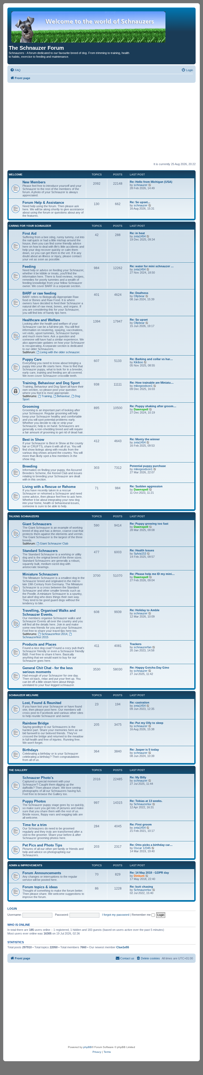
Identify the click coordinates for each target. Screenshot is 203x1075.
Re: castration (139, 702)
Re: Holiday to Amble (144, 610)
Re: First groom (141, 824)
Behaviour (63, 396)
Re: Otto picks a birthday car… (151, 844)
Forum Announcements (41, 873)
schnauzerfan (142, 647)
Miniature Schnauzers (40, 574)
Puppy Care (31, 359)
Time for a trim (34, 825)
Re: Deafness (139, 292)
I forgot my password (115, 914)
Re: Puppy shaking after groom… (153, 406)
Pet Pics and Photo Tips (42, 845)
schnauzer (140, 185)
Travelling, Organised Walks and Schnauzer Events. (49, 612)
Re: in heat (137, 233)
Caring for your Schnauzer (30, 225)
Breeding (29, 466)
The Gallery (18, 770)
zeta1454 (140, 236)
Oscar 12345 (142, 848)
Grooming (30, 407)
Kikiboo (138, 362)
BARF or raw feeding (39, 293)
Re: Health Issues (142, 550)
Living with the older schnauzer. (60, 352)
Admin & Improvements (25, 865)
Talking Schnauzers (24, 516)
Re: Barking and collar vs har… (151, 359)
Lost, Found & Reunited (41, 703)
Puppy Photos (34, 801)
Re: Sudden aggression (146, 486)
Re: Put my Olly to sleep (146, 722)
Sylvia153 (140, 553)
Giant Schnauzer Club (54, 543)
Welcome (15, 174)
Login (12, 908)
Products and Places (39, 644)
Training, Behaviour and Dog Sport (51, 383)
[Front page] (89, 27)
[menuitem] (15, 70)
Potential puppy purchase (148, 466)
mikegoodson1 (143, 385)
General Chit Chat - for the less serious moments (47, 670)
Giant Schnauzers (37, 524)
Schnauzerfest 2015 (35, 637)
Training (46, 396)
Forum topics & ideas (40, 887)
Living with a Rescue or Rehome (49, 487)
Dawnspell (141, 409)
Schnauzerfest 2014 (54, 634)
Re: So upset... (140, 202)
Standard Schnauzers (40, 551)
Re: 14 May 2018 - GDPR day (149, 872)
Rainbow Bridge (35, 723)
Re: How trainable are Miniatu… (152, 382)
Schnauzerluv (142, 804)
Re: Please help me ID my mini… (152, 573)
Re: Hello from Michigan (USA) (151, 181)
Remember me (141, 914)
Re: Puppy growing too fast (149, 523)
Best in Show (33, 440)
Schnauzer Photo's (37, 778)
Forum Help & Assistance (43, 203)
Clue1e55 (122, 947)
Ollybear (139, 296)
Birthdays (30, 750)
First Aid (29, 233)
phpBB (87, 1047)
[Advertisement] (101, 122)
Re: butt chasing (141, 886)
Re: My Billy (138, 777)
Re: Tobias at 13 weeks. (146, 800)
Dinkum (139, 875)
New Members (33, 182)
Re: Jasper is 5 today (144, 749)
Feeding (29, 267)
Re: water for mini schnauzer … (152, 266)
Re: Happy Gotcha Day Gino (149, 667)
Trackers (135, 644)
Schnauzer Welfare (24, 695)
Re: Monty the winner (145, 439)
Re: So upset (139, 319)
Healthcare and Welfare (41, 320)
